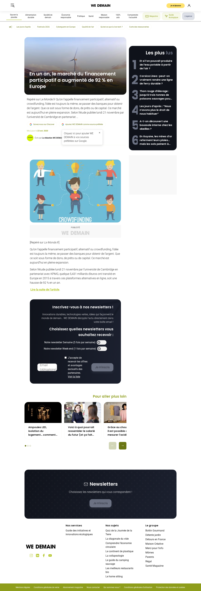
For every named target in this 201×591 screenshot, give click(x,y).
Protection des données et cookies (170, 587)
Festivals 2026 (43, 27)
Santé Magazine (154, 565)
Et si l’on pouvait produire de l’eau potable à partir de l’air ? (156, 64)
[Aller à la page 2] (28, 446)
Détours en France (155, 539)
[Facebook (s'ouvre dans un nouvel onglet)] (44, 555)
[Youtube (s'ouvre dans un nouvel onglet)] (50, 555)
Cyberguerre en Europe (65, 27)
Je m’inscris (100, 503)
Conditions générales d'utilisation (138, 587)
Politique (81, 16)
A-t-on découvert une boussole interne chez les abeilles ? (156, 125)
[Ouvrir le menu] (12, 5)
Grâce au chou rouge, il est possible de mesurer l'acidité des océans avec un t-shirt (122, 431)
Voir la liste (74, 376)
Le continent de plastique (119, 551)
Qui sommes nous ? (111, 587)
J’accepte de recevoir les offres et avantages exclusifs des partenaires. (77, 367)
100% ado (118, 16)
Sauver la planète (14, 16)
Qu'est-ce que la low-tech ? (111, 27)
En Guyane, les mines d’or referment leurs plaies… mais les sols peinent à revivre (156, 140)
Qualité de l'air (88, 27)
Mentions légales (23, 587)
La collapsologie (115, 555)
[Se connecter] (189, 5)
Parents (149, 556)
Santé (91, 16)
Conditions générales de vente (46, 587)
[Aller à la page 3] (30, 446)
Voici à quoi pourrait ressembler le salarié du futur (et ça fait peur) (81, 431)
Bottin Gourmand (154, 530)
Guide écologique (173, 16)
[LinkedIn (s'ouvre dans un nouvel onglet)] (37, 555)
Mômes (149, 552)
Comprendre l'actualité (133, 16)
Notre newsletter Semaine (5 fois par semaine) (69, 342)
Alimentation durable (30, 16)
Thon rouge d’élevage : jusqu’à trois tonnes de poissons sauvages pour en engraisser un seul (155, 95)
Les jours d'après (23, 27)
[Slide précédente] (112, 445)
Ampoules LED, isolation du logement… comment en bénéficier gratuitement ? (42, 431)
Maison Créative (154, 543)
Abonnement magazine (73, 587)
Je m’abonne (175, 6)
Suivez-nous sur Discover (43, 124)
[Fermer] (99, 133)
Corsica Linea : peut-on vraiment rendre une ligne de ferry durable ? (156, 79)
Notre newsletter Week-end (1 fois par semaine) (70, 348)
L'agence (188, 16)
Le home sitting (114, 576)
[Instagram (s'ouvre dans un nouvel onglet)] (31, 555)
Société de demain (48, 16)
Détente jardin (153, 534)
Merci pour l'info (154, 548)
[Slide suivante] (122, 445)
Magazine (153, 16)
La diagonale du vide (117, 538)
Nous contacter (93, 587)
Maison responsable (104, 16)
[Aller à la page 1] (25, 446)
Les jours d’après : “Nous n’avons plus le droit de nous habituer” (155, 110)
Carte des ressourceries (139, 27)
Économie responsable (66, 16)
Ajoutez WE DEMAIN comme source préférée (84, 124)
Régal (148, 561)
